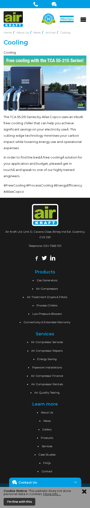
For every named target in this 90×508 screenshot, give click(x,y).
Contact (47, 471)
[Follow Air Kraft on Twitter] (44, 257)
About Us (23, 32)
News (37, 32)
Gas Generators (47, 280)
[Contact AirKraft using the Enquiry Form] (54, 4)
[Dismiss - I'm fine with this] (84, 491)
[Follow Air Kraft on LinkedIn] (52, 257)
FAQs (47, 463)
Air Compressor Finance (47, 376)
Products (47, 438)
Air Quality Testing (47, 392)
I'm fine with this (19, 501)
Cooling (65, 32)
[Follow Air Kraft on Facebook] (36, 257)
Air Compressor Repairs (47, 350)
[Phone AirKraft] (36, 4)
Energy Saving (47, 359)
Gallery (47, 429)
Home (8, 32)
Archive (50, 32)
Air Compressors (47, 288)
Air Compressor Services (47, 342)
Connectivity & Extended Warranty (47, 322)
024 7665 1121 (52, 246)
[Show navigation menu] (83, 19)
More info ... (52, 494)
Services (47, 446)
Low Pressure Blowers (47, 314)
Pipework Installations (47, 367)
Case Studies (46, 454)
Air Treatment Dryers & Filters (47, 297)
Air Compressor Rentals (47, 384)
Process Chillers (46, 305)
